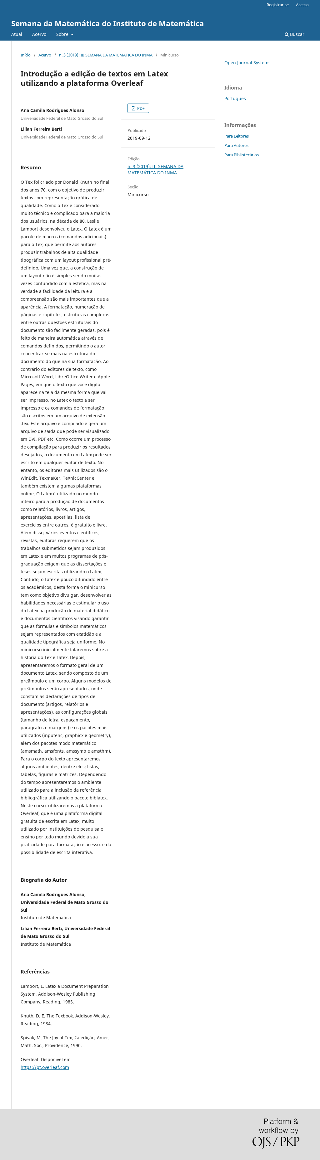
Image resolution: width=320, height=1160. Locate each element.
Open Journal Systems (247, 63)
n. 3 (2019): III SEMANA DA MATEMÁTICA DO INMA (105, 55)
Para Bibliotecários (241, 155)
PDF (140, 108)
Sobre (63, 34)
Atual (16, 34)
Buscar (296, 34)
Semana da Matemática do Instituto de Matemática (107, 23)
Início (26, 55)
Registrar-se (278, 4)
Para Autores (236, 145)
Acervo (39, 34)
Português (235, 98)
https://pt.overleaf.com (45, 1067)
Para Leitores (236, 136)
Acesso (302, 4)
